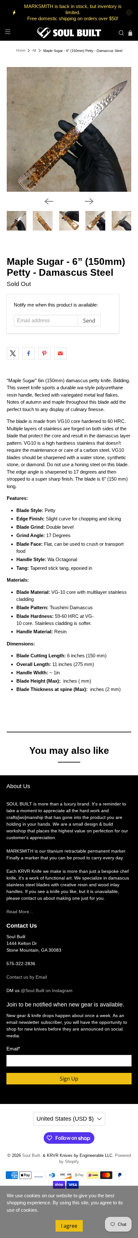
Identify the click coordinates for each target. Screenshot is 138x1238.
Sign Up (69, 1078)
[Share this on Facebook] (28, 353)
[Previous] (49, 201)
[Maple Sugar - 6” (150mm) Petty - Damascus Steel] (69, 129)
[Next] (89, 201)
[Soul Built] (69, 33)
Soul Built (31, 1155)
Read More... (19, 911)
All (34, 50)
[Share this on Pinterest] (44, 353)
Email (13, 1048)
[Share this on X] (13, 353)
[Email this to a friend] (60, 353)
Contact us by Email (26, 977)
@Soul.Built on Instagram (47, 990)
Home (20, 50)
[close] (129, 12)
